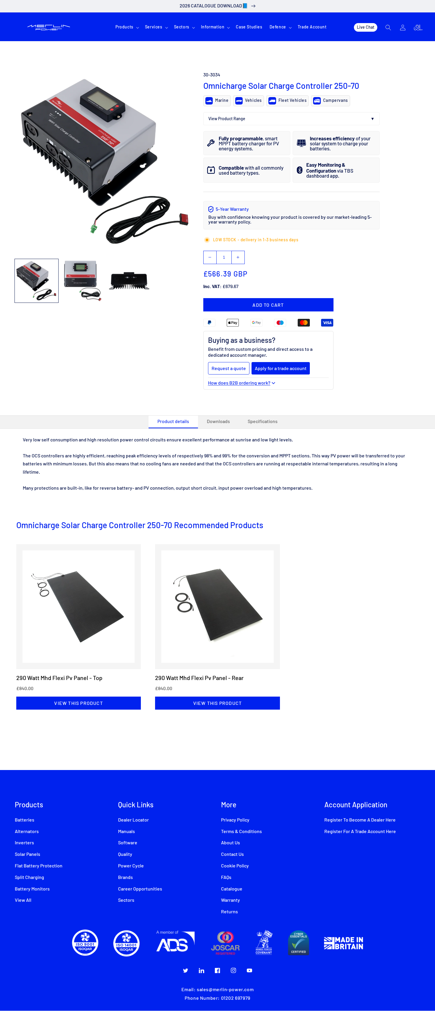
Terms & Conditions (241, 831)
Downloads (218, 421)
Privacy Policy (235, 820)
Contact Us (232, 854)
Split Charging (29, 877)
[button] (126, 27)
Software (127, 842)
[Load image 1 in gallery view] (36, 281)
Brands (125, 877)
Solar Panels (27, 854)
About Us (230, 842)
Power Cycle (131, 866)
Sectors (126, 900)
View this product (78, 703)
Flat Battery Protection (38, 866)
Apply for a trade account (281, 368)
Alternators (27, 831)
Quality (125, 854)
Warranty (230, 900)
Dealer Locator (133, 820)
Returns (229, 911)
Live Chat (365, 27)
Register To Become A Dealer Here (360, 820)
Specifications (263, 421)
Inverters (24, 842)
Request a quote (229, 368)
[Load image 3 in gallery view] (129, 281)
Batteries (24, 820)
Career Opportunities (140, 889)
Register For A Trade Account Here (360, 831)
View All (23, 900)
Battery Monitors (32, 889)
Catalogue (231, 889)
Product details (173, 421)
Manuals (126, 831)
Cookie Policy (235, 866)
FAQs (226, 877)
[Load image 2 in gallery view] (83, 281)
